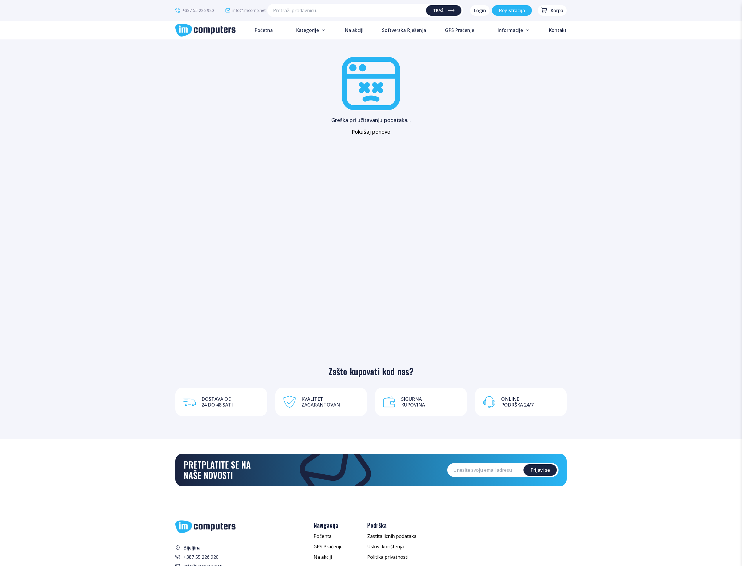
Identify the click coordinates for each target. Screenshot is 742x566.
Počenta (323, 536)
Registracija (512, 10)
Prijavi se (540, 470)
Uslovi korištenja (385, 546)
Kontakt (558, 30)
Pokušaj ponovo (371, 131)
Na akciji (323, 557)
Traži (439, 10)
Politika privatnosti (387, 557)
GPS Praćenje (328, 546)
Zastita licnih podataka (392, 536)
